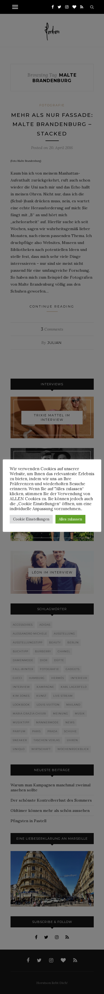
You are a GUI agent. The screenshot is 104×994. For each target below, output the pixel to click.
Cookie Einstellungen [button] (31, 519)
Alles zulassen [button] (70, 519)
